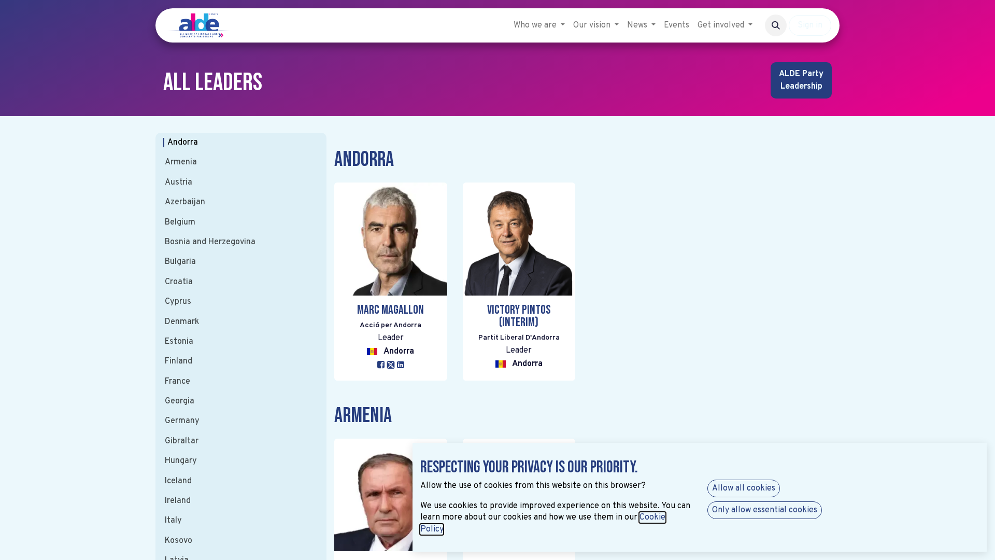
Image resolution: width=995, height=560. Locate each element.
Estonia (179, 342)
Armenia (181, 162)
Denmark (182, 322)
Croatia (179, 282)
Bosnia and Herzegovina (210, 242)
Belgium (180, 222)
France (177, 381)
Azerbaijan (185, 202)
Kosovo (178, 541)
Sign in (810, 25)
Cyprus (178, 302)
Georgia (179, 401)
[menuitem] (539, 25)
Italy (173, 520)
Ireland (178, 501)
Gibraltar (181, 441)
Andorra (182, 142)
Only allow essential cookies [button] (764, 510)
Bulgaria (180, 262)
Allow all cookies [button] (743, 488)
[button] (776, 25)
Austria (178, 182)
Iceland (178, 481)
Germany (182, 421)
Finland (178, 361)
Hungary (181, 461)
